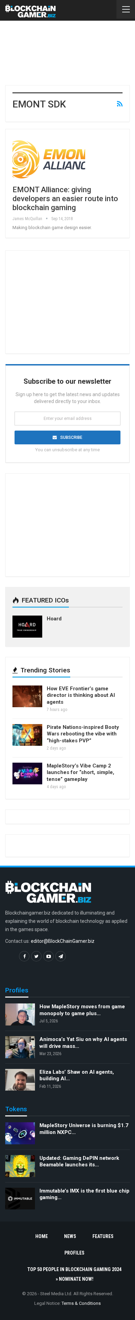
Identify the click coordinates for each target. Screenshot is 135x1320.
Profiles (74, 1253)
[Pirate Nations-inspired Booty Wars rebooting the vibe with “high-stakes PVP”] (27, 735)
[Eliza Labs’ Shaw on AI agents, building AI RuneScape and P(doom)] (20, 1080)
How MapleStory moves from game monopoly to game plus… (82, 1010)
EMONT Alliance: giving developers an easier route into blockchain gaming (65, 198)
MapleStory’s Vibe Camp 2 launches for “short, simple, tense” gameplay (80, 772)
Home (41, 1236)
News (70, 1236)
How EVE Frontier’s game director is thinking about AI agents (81, 695)
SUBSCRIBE (71, 437)
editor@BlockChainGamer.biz (62, 941)
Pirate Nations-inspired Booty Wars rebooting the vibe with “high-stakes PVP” (83, 734)
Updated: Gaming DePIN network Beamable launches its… (79, 1161)
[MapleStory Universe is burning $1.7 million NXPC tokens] (20, 1133)
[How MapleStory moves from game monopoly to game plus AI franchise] (20, 1014)
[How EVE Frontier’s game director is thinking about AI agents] (27, 696)
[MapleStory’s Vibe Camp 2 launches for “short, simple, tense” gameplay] (27, 774)
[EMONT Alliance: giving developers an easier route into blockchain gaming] (48, 159)
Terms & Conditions (81, 1303)
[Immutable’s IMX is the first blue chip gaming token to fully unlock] (20, 1199)
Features (103, 1236)
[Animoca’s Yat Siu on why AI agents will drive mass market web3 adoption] (20, 1047)
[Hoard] (27, 627)
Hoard (54, 619)
